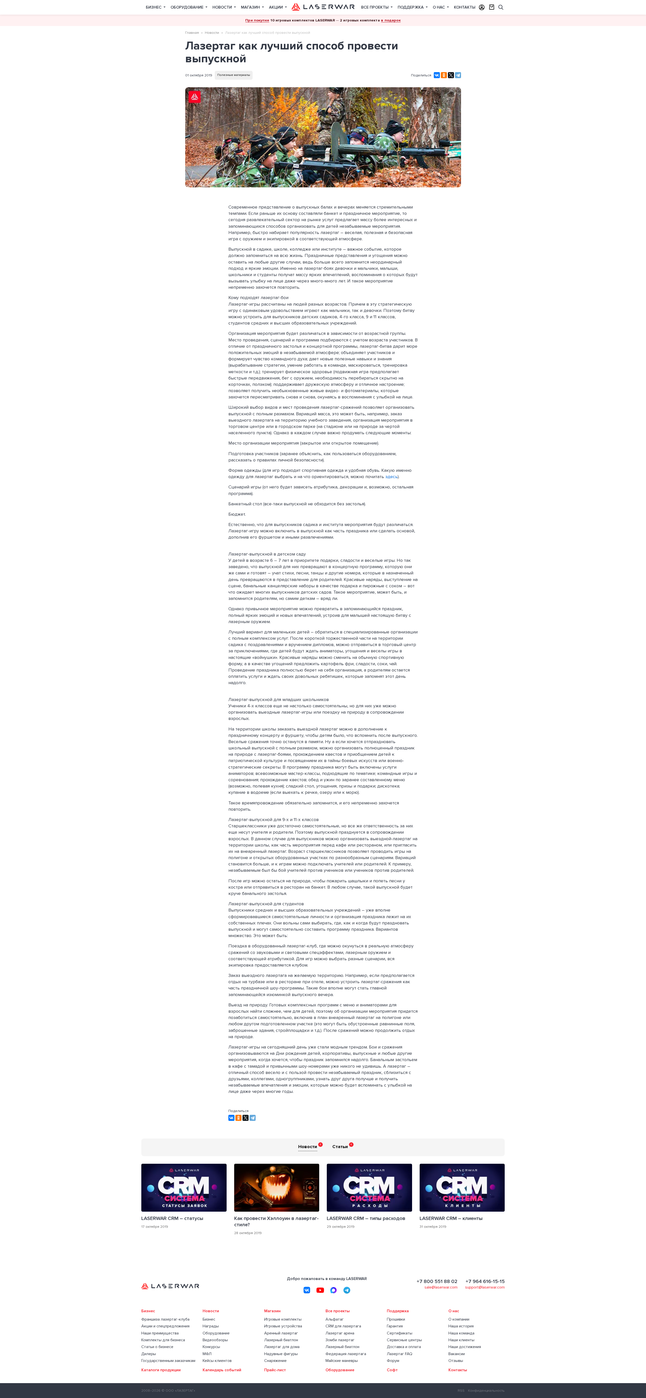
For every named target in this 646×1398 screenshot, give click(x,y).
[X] (451, 75)
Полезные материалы (233, 75)
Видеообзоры (215, 1340)
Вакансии (456, 1354)
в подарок (390, 20)
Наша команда (461, 1333)
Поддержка (411, 7)
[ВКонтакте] (437, 75)
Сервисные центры (404, 1340)
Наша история (461, 1326)
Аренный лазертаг (281, 1333)
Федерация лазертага (346, 1354)
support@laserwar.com (485, 1287)
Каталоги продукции (161, 1370)
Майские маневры (342, 1360)
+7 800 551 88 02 (437, 1281)
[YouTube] (320, 1290)
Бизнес (154, 7)
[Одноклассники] (444, 75)
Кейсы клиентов (217, 1360)
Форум (393, 1360)
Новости (222, 7)
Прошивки (396, 1319)
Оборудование (187, 7)
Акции (276, 7)
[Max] (334, 1290)
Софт (392, 1370)
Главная (192, 33)
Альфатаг (335, 1319)
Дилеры (148, 1354)
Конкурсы (211, 1347)
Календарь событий (222, 1370)
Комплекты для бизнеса (163, 1340)
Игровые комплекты (283, 1319)
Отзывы (455, 1360)
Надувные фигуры (281, 1354)
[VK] (307, 1290)
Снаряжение (275, 1360)
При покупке (257, 20)
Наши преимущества (160, 1333)
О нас (439, 7)
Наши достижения (464, 1347)
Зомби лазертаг (340, 1340)
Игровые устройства (283, 1326)
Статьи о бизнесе (157, 1347)
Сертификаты (399, 1333)
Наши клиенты (461, 1340)
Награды (211, 1326)
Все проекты (375, 7)
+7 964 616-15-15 (485, 1281)
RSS (461, 1390)
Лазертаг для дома (282, 1347)
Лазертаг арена (340, 1333)
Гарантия (395, 1326)
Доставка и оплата (404, 1347)
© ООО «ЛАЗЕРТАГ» (178, 1390)
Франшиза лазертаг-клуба (165, 1319)
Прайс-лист (275, 1370)
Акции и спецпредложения (165, 1326)
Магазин (251, 7)
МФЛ (207, 1354)
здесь (391, 476)
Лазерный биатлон (281, 1340)
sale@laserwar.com (440, 1287)
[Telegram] (458, 75)
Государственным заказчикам (168, 1360)
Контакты (464, 7)
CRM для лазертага (343, 1326)
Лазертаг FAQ (399, 1354)
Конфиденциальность (486, 1390)
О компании (458, 1319)
